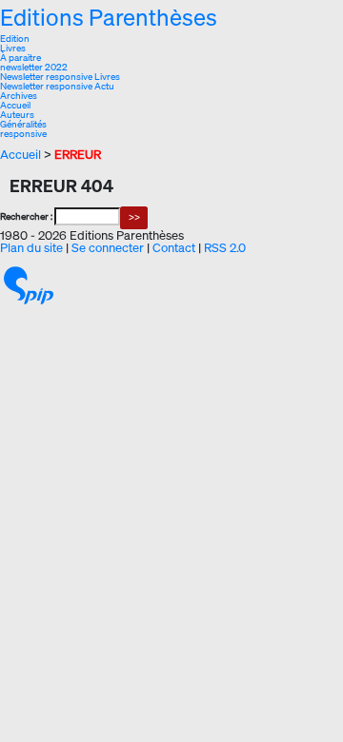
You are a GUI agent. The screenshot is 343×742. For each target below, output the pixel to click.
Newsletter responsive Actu (57, 86)
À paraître (20, 57)
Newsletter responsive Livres (60, 76)
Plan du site (31, 248)
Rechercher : (26, 216)
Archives (18, 95)
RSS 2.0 (225, 248)
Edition (15, 38)
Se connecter (107, 248)
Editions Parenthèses (108, 17)
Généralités (23, 124)
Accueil (15, 105)
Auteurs (17, 114)
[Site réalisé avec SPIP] (28, 284)
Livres (13, 48)
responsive (23, 133)
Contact (173, 248)
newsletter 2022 (34, 67)
